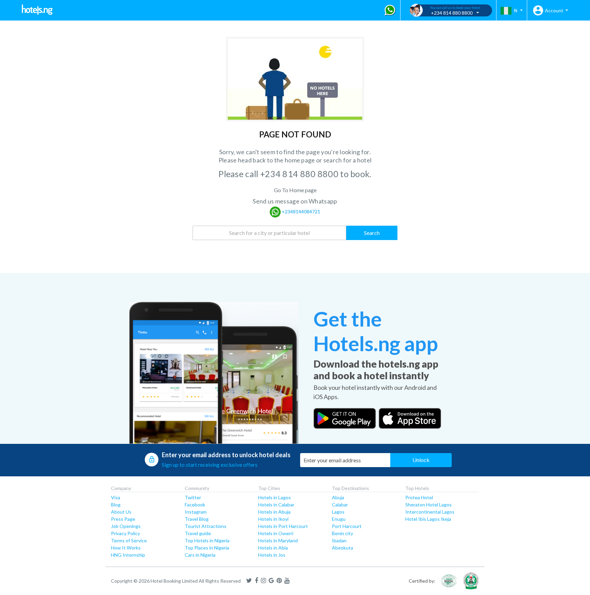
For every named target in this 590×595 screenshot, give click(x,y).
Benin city (342, 533)
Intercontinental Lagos (429, 512)
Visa (115, 497)
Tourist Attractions (205, 526)
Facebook (195, 504)
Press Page (123, 519)
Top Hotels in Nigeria (207, 540)
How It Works (126, 548)
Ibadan (339, 540)
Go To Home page (295, 190)
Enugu (339, 519)
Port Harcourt (347, 526)
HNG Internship (128, 555)
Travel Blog (197, 519)
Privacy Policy (125, 533)
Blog (116, 504)
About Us (121, 512)
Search (372, 232)
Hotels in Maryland (278, 540)
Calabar (340, 504)
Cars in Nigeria (200, 555)
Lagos (338, 512)
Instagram (196, 512)
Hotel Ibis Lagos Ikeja (428, 519)
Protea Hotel (419, 497)
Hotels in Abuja (274, 512)
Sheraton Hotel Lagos (428, 504)
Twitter (193, 497)
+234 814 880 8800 (300, 174)
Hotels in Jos (271, 555)
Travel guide (198, 533)
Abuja (338, 497)
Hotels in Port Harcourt (283, 526)
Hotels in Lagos (274, 497)
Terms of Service (129, 540)
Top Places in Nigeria (207, 548)
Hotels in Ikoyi (273, 519)
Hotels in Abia (273, 548)
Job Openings (126, 526)
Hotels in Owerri (275, 533)
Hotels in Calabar (276, 504)
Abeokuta (342, 548)
